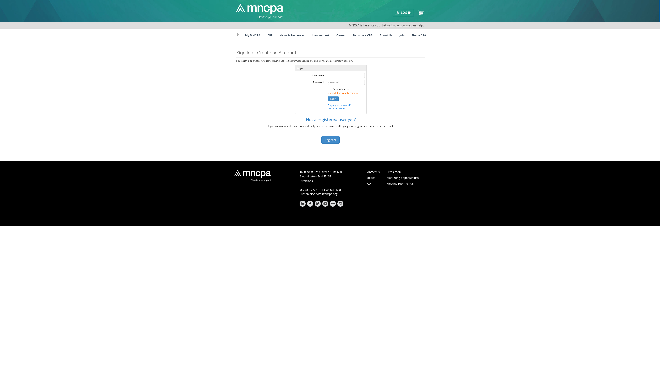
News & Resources (292, 35)
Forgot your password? (339, 105)
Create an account (337, 108)
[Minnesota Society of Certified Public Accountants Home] (238, 35)
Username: (318, 75)
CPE (269, 35)
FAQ (368, 184)
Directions (306, 181)
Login (333, 98)
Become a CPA (363, 35)
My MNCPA (252, 35)
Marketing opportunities (403, 178)
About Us (386, 35)
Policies (370, 178)
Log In (406, 12)
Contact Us (373, 172)
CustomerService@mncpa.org (319, 194)
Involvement (320, 35)
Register (330, 140)
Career (341, 35)
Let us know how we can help (402, 25)
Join (402, 35)
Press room (394, 172)
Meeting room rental (400, 184)
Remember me (341, 89)
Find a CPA (419, 35)
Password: (318, 82)
